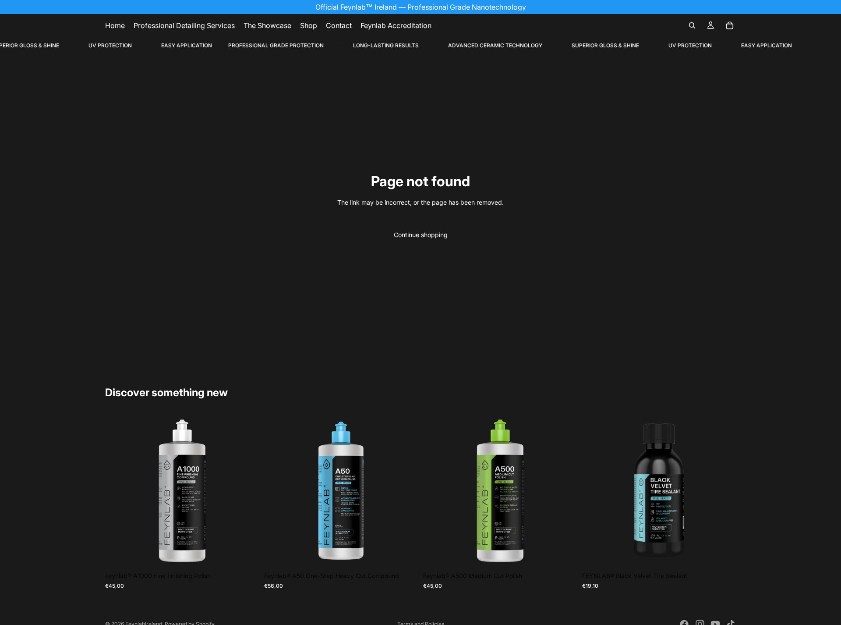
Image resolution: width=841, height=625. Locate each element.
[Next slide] (246, 491)
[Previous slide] (118, 491)
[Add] (245, 554)
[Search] (692, 25)
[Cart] (729, 25)
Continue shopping (421, 234)
